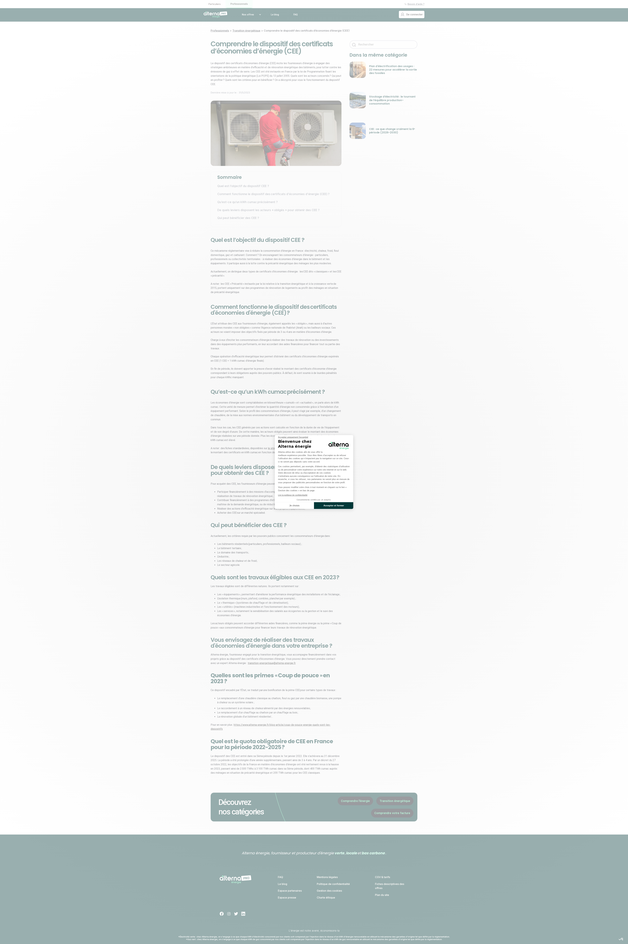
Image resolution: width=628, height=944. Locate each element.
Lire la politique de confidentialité (292, 495)
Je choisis (294, 505)
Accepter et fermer (333, 505)
